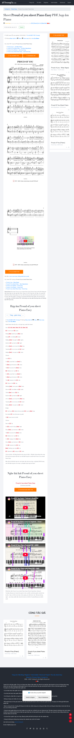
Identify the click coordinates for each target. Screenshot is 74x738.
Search (21, 27)
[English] (49, 23)
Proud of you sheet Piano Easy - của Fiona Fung (18, 51)
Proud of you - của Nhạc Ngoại (14, 46)
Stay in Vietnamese (43, 697)
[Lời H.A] (40, 23)
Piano (20, 38)
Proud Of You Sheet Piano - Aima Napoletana (17, 284)
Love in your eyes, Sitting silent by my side (19, 276)
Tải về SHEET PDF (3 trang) (33, 35)
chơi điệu (35, 38)
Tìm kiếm (39, 2)
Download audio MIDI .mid (26, 489)
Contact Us (44, 677)
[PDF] (32, 23)
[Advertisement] (25, 194)
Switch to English (30, 697)
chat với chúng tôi (19, 722)
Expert (69, 2)
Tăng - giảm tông (15, 315)
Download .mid (31, 55)
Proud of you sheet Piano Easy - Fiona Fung (16, 289)
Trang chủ (31, 2)
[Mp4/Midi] (44, 23)
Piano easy (26, 38)
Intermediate (54, 2)
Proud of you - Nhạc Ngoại (12, 282)
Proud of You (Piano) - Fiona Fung (14, 285)
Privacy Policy (36, 677)
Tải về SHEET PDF (14, 55)
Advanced (62, 2)
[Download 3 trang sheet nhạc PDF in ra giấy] (70, 714)
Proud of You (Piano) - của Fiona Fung (16, 50)
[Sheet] (35, 23)
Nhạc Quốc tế (13, 38)
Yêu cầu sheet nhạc (56, 675)
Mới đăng (21, 675)
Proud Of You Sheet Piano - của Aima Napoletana (19, 48)
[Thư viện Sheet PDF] (9, 3)
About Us (28, 677)
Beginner (46, 2)
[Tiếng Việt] (48, 23)
